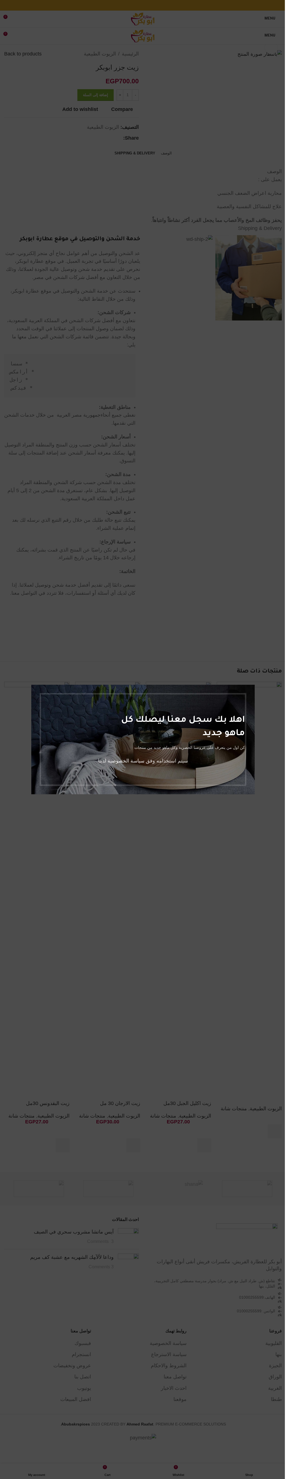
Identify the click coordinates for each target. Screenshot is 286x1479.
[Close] (34, 678)
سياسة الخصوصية (126, 761)
